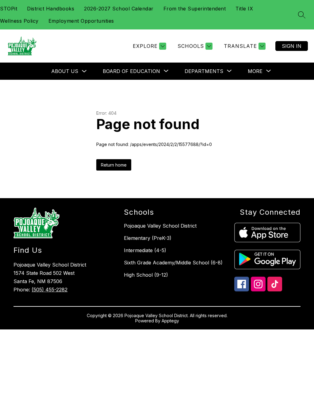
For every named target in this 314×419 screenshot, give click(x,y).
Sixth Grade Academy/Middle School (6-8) (173, 262)
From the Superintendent (194, 9)
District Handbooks (50, 9)
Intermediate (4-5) (145, 250)
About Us (64, 71)
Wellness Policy (19, 21)
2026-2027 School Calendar (119, 9)
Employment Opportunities (81, 21)
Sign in (291, 46)
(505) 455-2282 (49, 289)
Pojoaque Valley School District (160, 226)
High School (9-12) (146, 275)
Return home (114, 164)
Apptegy (170, 320)
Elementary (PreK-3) (147, 238)
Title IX (244, 9)
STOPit (8, 9)
